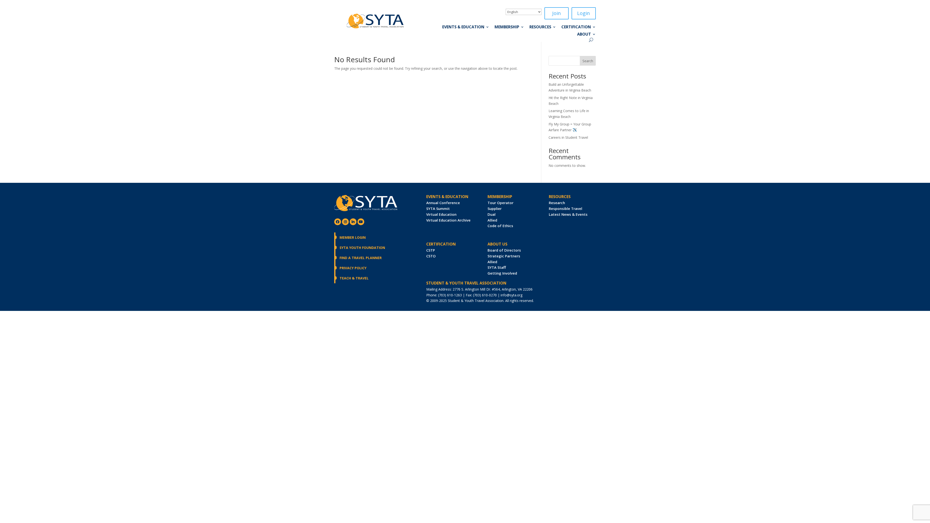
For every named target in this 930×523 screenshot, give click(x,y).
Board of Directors (504, 250)
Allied (492, 220)
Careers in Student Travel (568, 137)
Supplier (495, 208)
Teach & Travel (354, 278)
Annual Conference (443, 202)
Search (587, 61)
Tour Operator (500, 202)
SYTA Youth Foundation (362, 247)
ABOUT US (497, 244)
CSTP (430, 250)
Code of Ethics (500, 225)
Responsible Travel (565, 208)
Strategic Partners (504, 256)
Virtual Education (441, 214)
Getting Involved (502, 273)
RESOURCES (560, 196)
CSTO (431, 256)
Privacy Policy (353, 268)
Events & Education (463, 27)
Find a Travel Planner (361, 257)
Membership (507, 27)
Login (583, 13)
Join (556, 13)
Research (557, 202)
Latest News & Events (568, 214)
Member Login (353, 237)
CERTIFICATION (441, 244)
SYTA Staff (497, 267)
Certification (576, 27)
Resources (540, 27)
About (584, 34)
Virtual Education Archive (448, 220)
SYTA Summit (438, 208)
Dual (492, 214)
